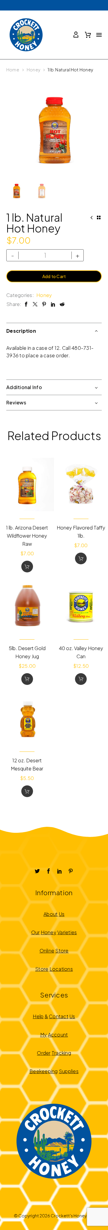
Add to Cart (54, 276)
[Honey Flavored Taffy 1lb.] (81, 485)
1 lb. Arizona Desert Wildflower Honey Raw (27, 535)
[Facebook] (26, 304)
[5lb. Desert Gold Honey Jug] (27, 605)
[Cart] (88, 34)
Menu (99, 34)
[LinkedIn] (53, 304)
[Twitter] (35, 304)
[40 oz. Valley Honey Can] (81, 605)
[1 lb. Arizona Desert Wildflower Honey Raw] (27, 485)
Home (12, 69)
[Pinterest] (44, 304)
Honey (33, 69)
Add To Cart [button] (27, 566)
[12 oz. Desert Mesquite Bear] (27, 717)
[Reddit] (62, 304)
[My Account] (76, 34)
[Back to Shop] (99, 217)
